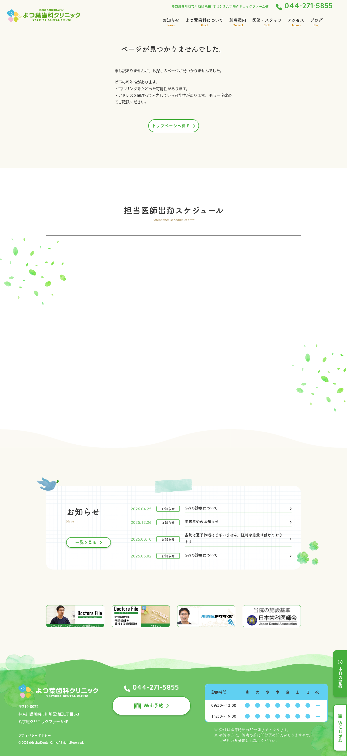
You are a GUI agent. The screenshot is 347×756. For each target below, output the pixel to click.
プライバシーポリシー (34, 735)
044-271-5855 (308, 6)
